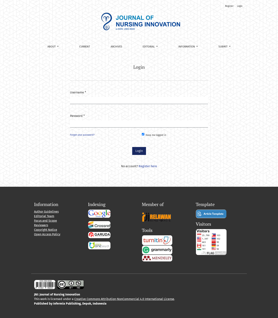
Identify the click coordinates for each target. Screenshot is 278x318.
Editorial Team (44, 216)
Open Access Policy (47, 234)
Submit (223, 46)
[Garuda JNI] (99, 234)
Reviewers (41, 225)
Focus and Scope (45, 220)
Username (78, 92)
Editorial (149, 46)
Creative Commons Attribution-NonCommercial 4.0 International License (124, 299)
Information (187, 46)
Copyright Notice (45, 230)
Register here (148, 166)
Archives (116, 46)
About (51, 46)
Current (84, 46)
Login (239, 6)
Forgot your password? (82, 134)
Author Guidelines (46, 211)
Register (229, 6)
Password (77, 116)
